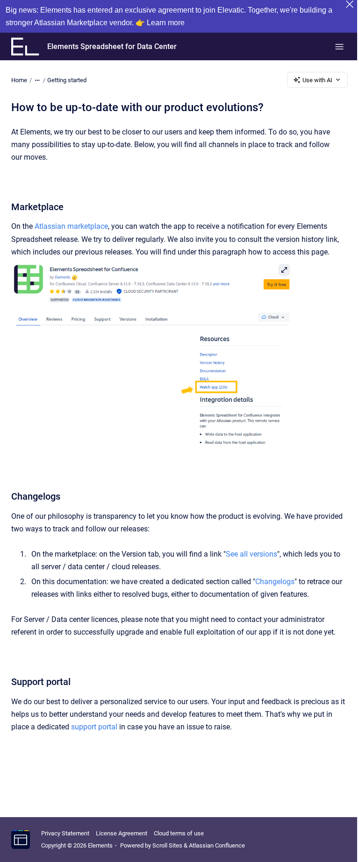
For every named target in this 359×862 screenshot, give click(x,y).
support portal (94, 726)
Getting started (66, 80)
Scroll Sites (167, 845)
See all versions (251, 554)
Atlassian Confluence (217, 845)
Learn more (166, 23)
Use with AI (317, 80)
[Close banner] (349, 4)
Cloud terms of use (179, 833)
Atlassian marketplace (71, 226)
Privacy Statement (65, 833)
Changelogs (274, 581)
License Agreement (121, 833)
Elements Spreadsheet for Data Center (112, 46)
